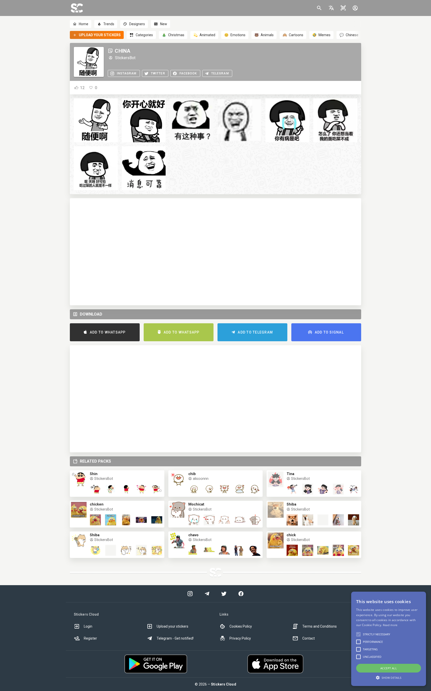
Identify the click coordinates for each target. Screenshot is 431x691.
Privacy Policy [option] (240, 638)
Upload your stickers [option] (172, 626)
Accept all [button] (388, 668)
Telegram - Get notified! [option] (175, 638)
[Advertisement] (215, 251)
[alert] (388, 639)
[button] (331, 8)
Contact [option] (308, 638)
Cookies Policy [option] (240, 626)
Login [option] (88, 626)
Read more (390, 625)
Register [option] (90, 638)
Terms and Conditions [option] (319, 626)
